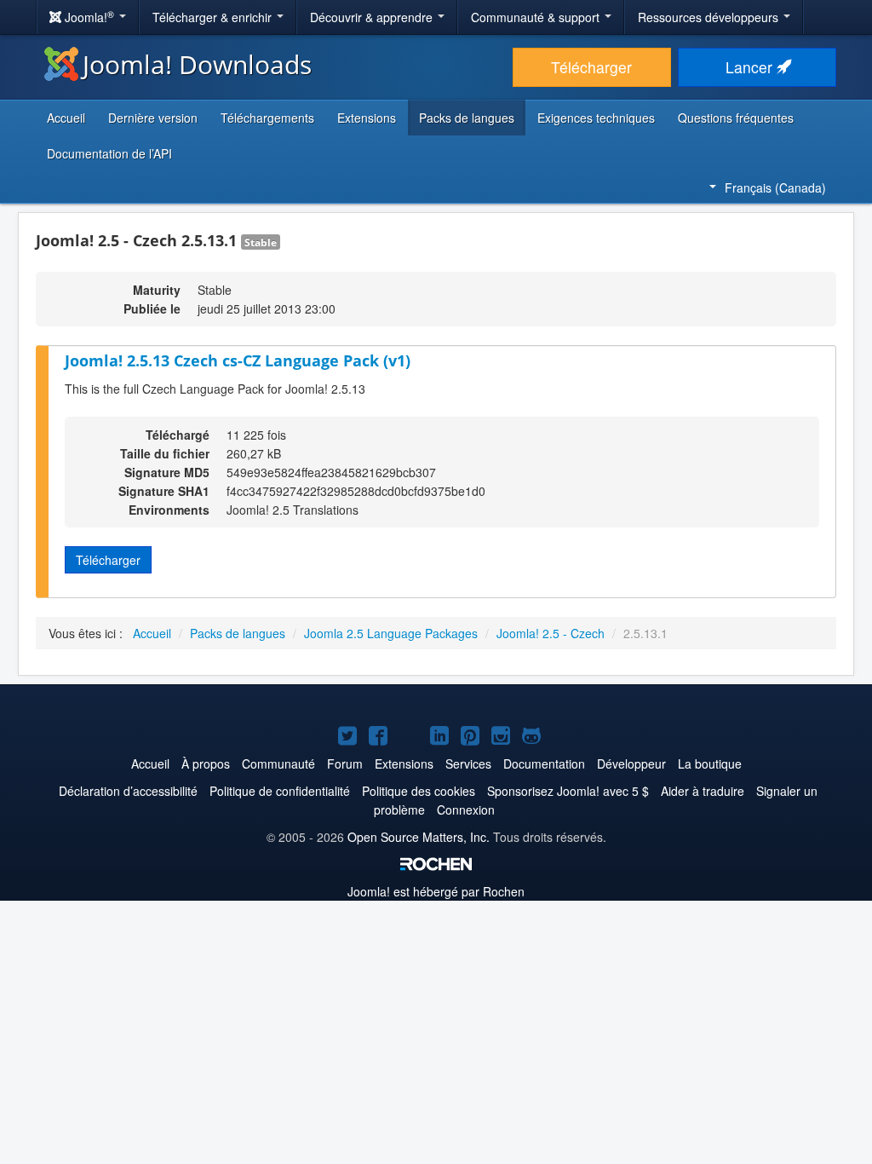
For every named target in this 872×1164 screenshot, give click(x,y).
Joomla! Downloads (197, 64)
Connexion (466, 809)
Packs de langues (466, 117)
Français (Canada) (775, 187)
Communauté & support (537, 17)
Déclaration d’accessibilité (128, 790)
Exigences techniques (596, 117)
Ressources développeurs (710, 17)
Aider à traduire (702, 790)
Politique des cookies (418, 790)
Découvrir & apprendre (373, 17)
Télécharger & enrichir (213, 17)
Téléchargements (267, 117)
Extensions (366, 117)
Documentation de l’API (109, 153)
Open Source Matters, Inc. (418, 836)
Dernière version (153, 117)
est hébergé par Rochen (436, 891)
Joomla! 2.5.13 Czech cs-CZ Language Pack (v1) (237, 360)
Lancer (751, 67)
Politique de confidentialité (279, 790)
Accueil (66, 117)
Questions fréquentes (736, 117)
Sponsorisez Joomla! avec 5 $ (568, 790)
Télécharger (591, 67)
